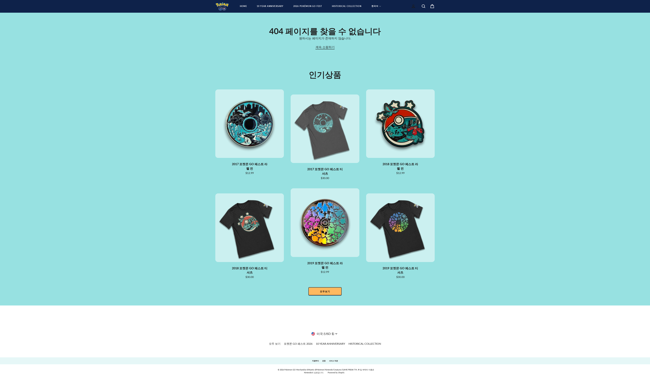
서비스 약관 (333, 361)
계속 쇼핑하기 (325, 47)
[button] (376, 6)
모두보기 (325, 291)
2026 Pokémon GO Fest (307, 6)
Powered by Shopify (336, 372)
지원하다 (315, 361)
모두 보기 (274, 343)
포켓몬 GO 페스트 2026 (298, 343)
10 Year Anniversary (270, 6)
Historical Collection (346, 6)
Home (243, 6)
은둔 (324, 361)
